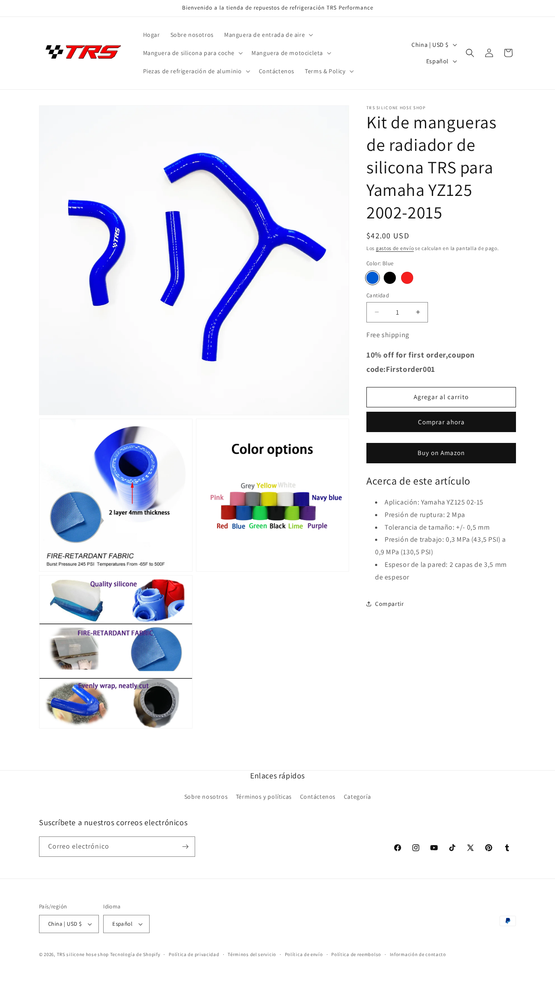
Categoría (357, 796)
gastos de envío (395, 248)
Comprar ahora (441, 422)
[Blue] (372, 277)
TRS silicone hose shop (83, 954)
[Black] (390, 277)
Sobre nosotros (206, 796)
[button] (268, 35)
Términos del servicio (252, 954)
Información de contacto (418, 954)
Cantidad (377, 295)
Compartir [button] (389, 604)
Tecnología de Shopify (135, 954)
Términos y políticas (264, 796)
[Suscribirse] (185, 846)
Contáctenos (318, 796)
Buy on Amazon (441, 453)
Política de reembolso (356, 954)
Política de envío (304, 954)
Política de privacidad (194, 954)
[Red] (407, 277)
